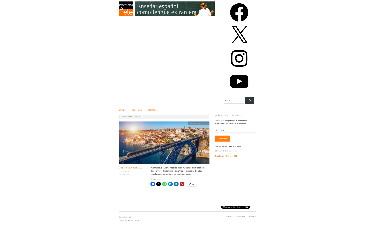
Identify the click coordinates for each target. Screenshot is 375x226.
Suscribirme (222, 138)
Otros (206, 123)
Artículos (122, 110)
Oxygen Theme (133, 220)
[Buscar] (249, 100)
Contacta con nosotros (235, 217)
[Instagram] (239, 68)
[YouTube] (239, 91)
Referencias (152, 110)
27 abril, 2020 (124, 171)
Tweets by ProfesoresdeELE (226, 156)
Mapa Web (252, 217)
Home (130, 116)
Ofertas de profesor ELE (130, 167)
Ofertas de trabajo (196, 123)
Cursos (137, 110)
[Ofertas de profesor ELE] (164, 143)
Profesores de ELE (126, 174)
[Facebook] (239, 22)
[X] (239, 45)
